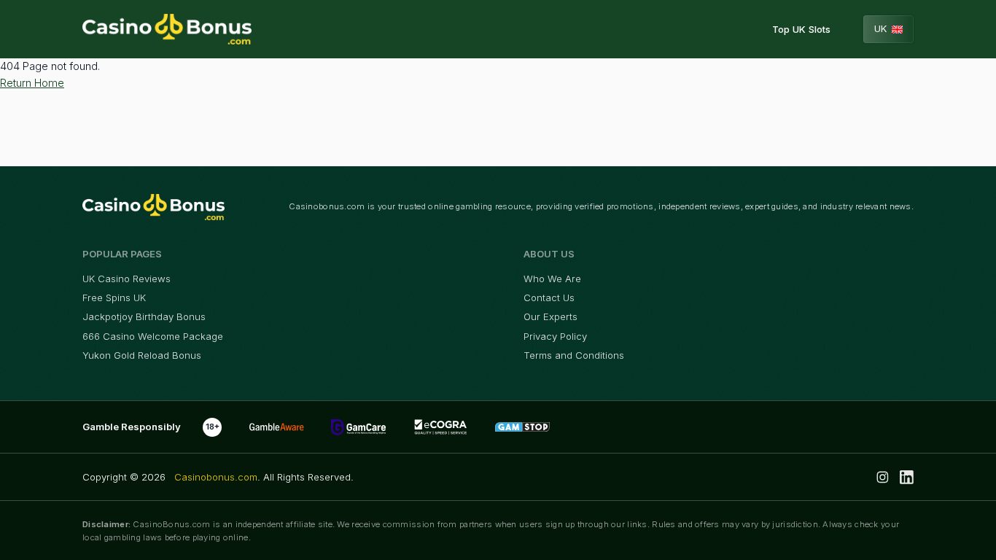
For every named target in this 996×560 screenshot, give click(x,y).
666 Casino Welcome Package (152, 336)
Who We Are (552, 278)
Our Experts (550, 316)
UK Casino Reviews (126, 278)
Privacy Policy (555, 336)
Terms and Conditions (574, 355)
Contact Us (549, 297)
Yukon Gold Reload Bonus (141, 355)
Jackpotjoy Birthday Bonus (144, 316)
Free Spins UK (114, 297)
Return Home (32, 83)
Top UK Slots (801, 29)
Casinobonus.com (215, 477)
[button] (888, 29)
